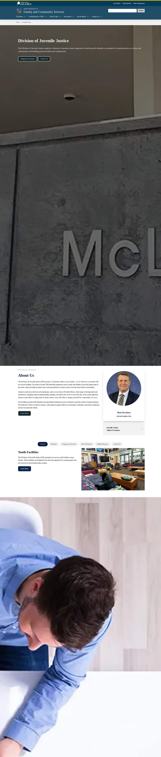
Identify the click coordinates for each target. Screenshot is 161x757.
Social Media (81, 16)
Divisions (19, 16)
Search (141, 10)
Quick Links (54, 16)
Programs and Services (69, 444)
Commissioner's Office (36, 16)
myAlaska (116, 3)
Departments (126, 3)
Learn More (24, 413)
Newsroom (67, 16)
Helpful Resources (102, 444)
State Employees (139, 3)
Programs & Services (27, 59)
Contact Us (95, 16)
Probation (54, 444)
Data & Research (86, 444)
